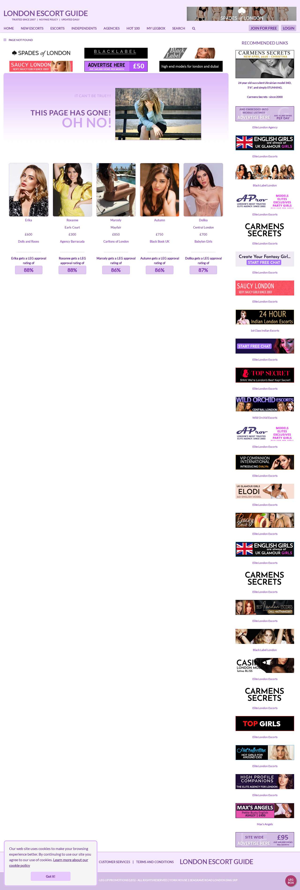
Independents (84, 28)
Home (9, 28)
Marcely (115, 220)
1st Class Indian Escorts (265, 330)
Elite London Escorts (265, 156)
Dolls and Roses (28, 241)
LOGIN (288, 28)
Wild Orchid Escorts (264, 417)
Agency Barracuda (72, 241)
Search (178, 28)
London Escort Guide (46, 13)
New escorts (32, 28)
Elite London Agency (265, 127)
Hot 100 (133, 28)
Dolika (203, 220)
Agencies (112, 28)
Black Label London (265, 185)
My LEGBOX (156, 28)
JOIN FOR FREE (264, 28)
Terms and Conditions (155, 862)
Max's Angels (265, 824)
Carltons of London (116, 241)
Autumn (159, 220)
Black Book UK (159, 241)
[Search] (194, 28)
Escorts (57, 28)
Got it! (50, 876)
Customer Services (114, 862)
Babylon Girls (203, 241)
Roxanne (72, 220)
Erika (28, 220)
